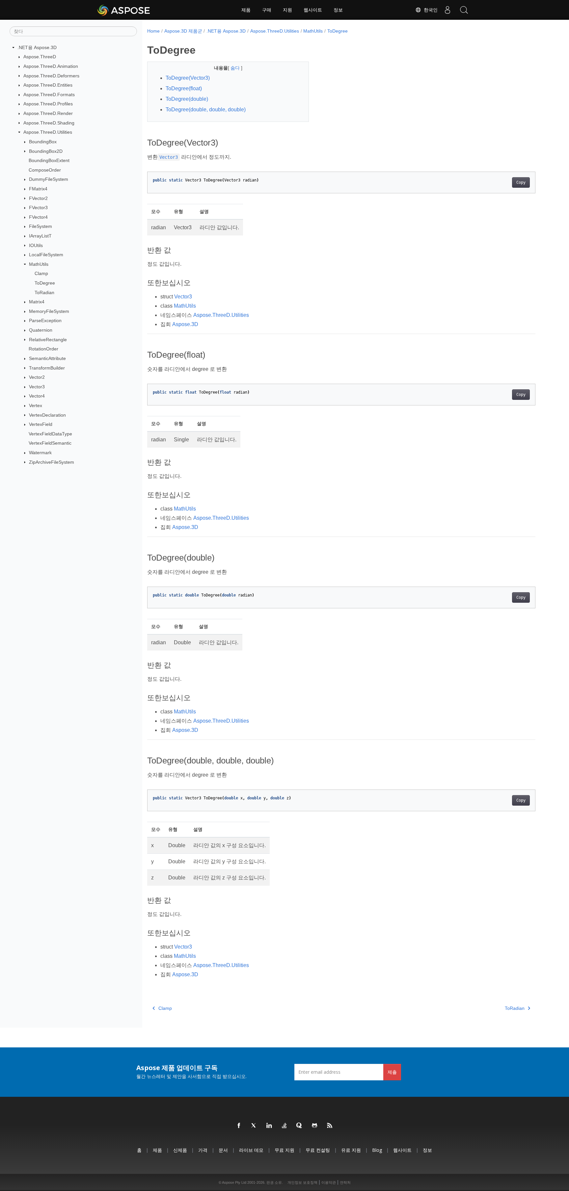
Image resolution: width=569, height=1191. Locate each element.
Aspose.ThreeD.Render (48, 113)
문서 (223, 1150)
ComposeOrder (45, 170)
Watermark (40, 452)
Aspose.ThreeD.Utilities (47, 132)
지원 (287, 10)
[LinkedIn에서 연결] (269, 1126)
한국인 (429, 10)
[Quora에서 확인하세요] (299, 1126)
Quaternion (40, 330)
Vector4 (37, 396)
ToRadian (44, 292)
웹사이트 (313, 10)
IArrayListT (40, 235)
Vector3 (37, 386)
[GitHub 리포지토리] (315, 1126)
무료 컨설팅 (318, 1150)
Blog (377, 1150)
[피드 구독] (330, 1126)
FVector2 (38, 198)
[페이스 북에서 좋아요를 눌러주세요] (239, 1126)
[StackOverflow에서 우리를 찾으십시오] (284, 1126)
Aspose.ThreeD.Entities (47, 85)
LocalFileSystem (46, 254)
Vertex (35, 405)
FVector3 (38, 207)
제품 (246, 10)
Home (153, 31)
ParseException (45, 320)
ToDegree (45, 283)
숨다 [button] (235, 67)
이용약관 (328, 1182)
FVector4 (38, 217)
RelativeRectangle (48, 339)
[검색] (464, 10)
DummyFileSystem (48, 179)
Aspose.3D (185, 324)
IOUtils (36, 245)
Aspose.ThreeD (39, 56)
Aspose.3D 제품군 (183, 31)
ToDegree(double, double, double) (206, 109)
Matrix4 (36, 301)
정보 (338, 10)
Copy (521, 182)
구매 (266, 10)
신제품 (180, 1150)
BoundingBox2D (46, 151)
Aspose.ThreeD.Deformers (51, 75)
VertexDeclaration (47, 415)
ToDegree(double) (187, 99)
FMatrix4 (38, 188)
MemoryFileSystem (49, 311)
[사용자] (447, 10)
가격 (202, 1150)
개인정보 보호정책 (302, 1182)
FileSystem (40, 226)
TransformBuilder (47, 368)
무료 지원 (284, 1150)
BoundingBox (43, 141)
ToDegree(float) (184, 88)
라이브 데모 (251, 1150)
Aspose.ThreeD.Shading (48, 122)
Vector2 (37, 377)
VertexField (40, 424)
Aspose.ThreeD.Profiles (48, 103)
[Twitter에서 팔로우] (254, 1126)
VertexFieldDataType (50, 433)
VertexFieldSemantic (50, 443)
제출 (392, 1072)
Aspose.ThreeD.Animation (50, 66)
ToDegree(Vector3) (188, 78)
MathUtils (38, 264)
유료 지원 (351, 1150)
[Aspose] (124, 10)
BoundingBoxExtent (49, 160)
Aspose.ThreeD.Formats (49, 94)
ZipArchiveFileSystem (51, 462)
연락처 (345, 1182)
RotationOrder (43, 348)
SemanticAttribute (47, 358)
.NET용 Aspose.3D (37, 47)
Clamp (41, 273)
